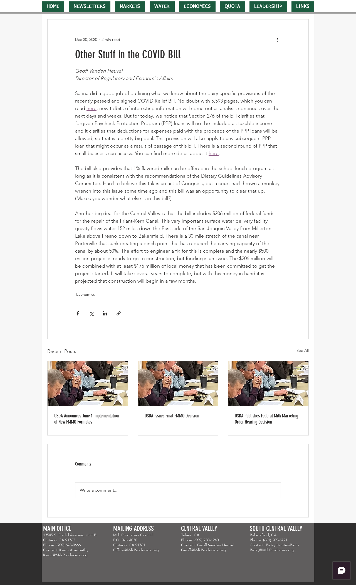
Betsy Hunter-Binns (282, 544)
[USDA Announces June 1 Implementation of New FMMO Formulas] (88, 383)
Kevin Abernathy (73, 549)
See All (302, 350)
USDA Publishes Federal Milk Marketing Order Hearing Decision (266, 419)
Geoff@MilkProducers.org (203, 549)
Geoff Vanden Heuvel (215, 544)
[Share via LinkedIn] (105, 313)
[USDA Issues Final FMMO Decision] (178, 383)
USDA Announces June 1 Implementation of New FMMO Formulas (86, 419)
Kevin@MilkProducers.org (65, 554)
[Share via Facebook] (77, 313)
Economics (85, 294)
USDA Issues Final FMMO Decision (172, 416)
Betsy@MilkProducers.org (272, 549)
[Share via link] (118, 313)
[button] (89, 6)
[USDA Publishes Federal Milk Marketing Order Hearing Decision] (268, 383)
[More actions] (277, 39)
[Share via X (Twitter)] (91, 313)
